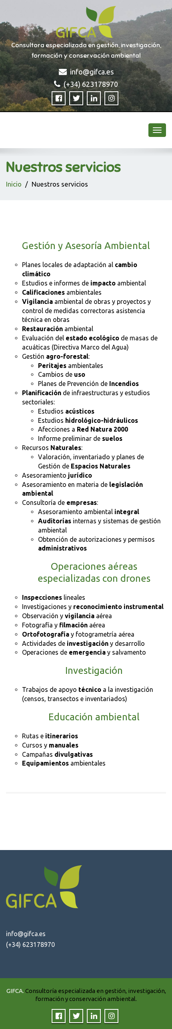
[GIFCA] (86, 20)
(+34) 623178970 (91, 84)
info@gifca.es (92, 72)
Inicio (14, 184)
